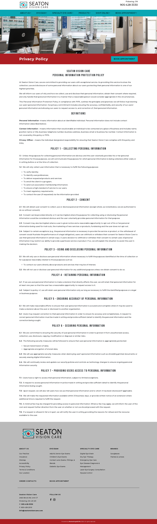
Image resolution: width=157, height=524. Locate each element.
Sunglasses (115, 454)
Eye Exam (41, 13)
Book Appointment (125, 13)
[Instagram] (54, 499)
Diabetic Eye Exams (57, 466)
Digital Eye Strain (87, 454)
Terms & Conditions (27, 470)
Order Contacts (27, 481)
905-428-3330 (129, 4)
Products (84, 13)
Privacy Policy (24, 466)
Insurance (23, 457)
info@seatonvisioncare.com (31, 511)
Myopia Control (86, 473)
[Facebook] (51, 499)
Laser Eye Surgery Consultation (92, 470)
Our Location (24, 473)
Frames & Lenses (117, 457)
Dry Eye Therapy (86, 457)
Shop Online (102, 13)
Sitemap (22, 460)
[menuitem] (25, 13)
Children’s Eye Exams (58, 457)
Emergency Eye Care (88, 460)
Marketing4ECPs (75, 521)
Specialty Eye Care (62, 13)
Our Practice (24, 454)
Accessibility (24, 463)
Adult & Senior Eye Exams (60, 454)
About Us (25, 13)
